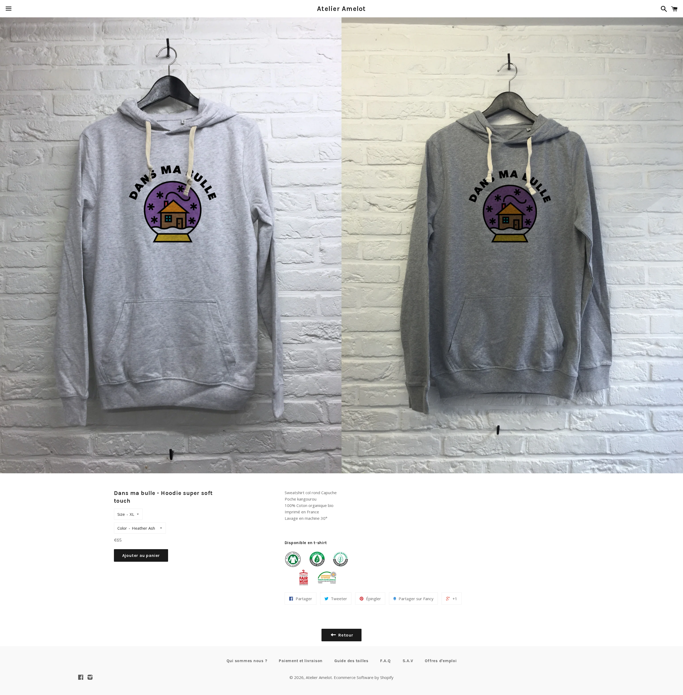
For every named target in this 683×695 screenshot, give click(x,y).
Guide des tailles (351, 660)
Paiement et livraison (301, 660)
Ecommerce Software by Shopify (364, 677)
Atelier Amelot (341, 9)
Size (121, 514)
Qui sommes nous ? (247, 660)
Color (122, 528)
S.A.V (408, 660)
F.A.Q (385, 660)
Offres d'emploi (440, 660)
